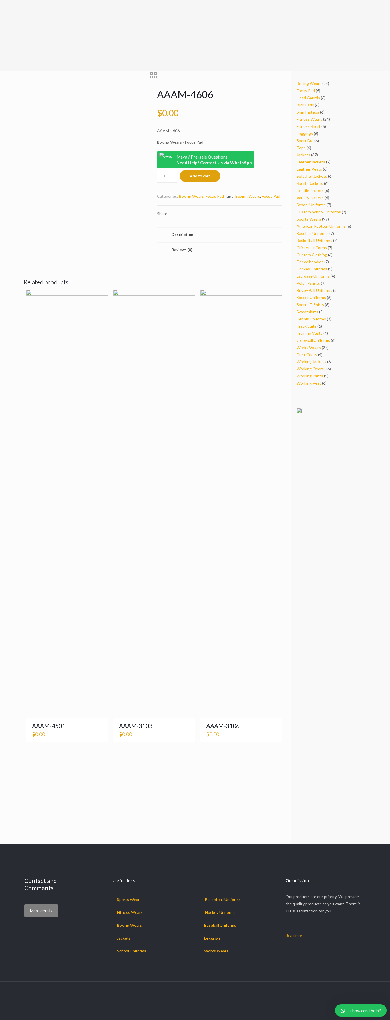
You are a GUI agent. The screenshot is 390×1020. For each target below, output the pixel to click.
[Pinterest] (214, 1010)
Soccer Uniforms (311, 297)
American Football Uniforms (321, 226)
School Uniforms (311, 204)
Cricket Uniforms (312, 247)
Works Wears (309, 347)
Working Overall (311, 368)
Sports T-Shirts (310, 304)
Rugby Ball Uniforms (314, 290)
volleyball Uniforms (313, 340)
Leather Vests (309, 169)
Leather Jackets (311, 161)
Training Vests (310, 333)
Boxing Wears (191, 196)
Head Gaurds (308, 97)
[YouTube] (199, 1010)
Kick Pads (305, 104)
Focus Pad (215, 196)
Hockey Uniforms (312, 268)
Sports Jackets (310, 183)
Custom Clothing (312, 254)
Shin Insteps (308, 112)
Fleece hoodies (310, 261)
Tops (301, 147)
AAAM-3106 (223, 725)
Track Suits (307, 326)
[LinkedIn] (207, 1010)
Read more (295, 935)
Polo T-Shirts (308, 283)
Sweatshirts (307, 311)
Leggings (305, 133)
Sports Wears (309, 219)
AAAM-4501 (48, 725)
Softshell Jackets (312, 176)
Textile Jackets (310, 190)
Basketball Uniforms (314, 240)
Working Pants (310, 375)
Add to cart (200, 175)
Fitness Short (309, 126)
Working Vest (309, 383)
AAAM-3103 (135, 725)
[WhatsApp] (176, 1010)
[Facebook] (183, 1010)
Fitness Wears (309, 119)
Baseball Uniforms (313, 233)
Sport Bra (305, 140)
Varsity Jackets (310, 197)
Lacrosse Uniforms (313, 276)
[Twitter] (191, 1010)
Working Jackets (311, 361)
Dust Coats (307, 354)
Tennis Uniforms (311, 318)
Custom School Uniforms (319, 211)
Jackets (303, 154)
